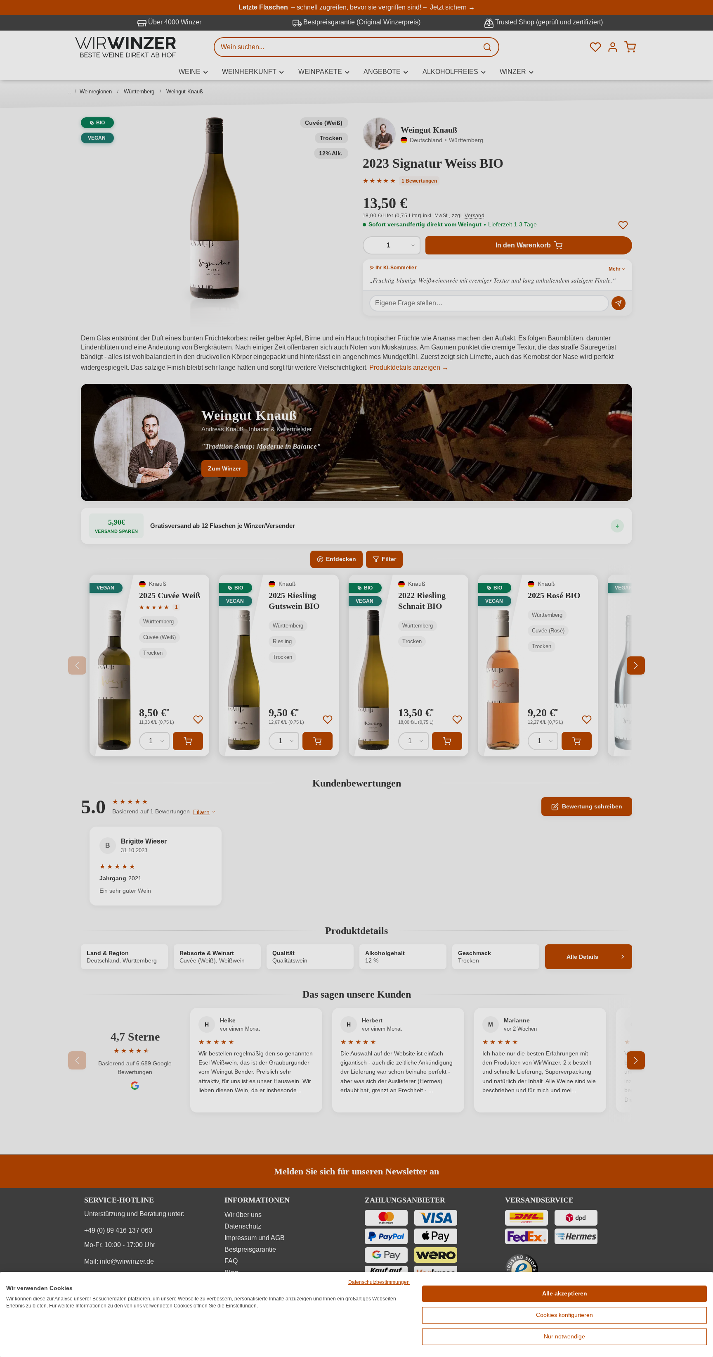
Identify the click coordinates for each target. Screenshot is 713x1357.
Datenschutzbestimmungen (379, 1282)
